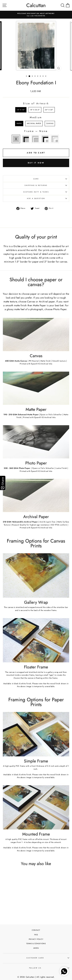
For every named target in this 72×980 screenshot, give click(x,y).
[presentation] (26, 901)
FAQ (36, 934)
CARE (36, 179)
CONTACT (36, 930)
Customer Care (35, 958)
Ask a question (36, 198)
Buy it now (36, 162)
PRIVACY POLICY (36, 939)
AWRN (36, 948)
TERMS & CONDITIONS (36, 943)
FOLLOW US (35, 968)
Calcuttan (36, 5)
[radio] (20, 109)
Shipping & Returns (36, 185)
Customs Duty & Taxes (36, 192)
